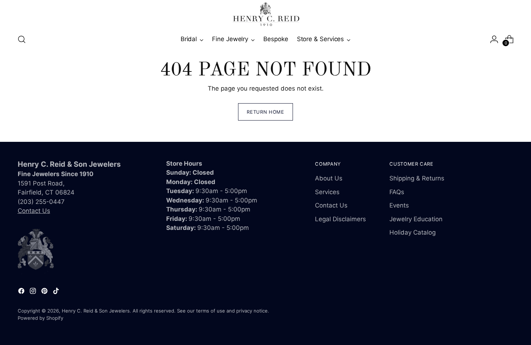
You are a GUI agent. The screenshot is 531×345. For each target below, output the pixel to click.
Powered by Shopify (40, 318)
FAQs (396, 192)
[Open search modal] (21, 39)
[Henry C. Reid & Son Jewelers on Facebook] (22, 292)
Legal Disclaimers (340, 219)
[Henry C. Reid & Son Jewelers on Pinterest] (45, 292)
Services (327, 192)
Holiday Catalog (412, 232)
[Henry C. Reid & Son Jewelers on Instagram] (33, 292)
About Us (328, 178)
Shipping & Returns (416, 178)
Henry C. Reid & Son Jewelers (96, 311)
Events (399, 205)
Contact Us (34, 210)
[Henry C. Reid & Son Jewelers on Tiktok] (56, 292)
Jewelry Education (415, 219)
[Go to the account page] (494, 39)
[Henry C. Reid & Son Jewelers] (265, 14)
